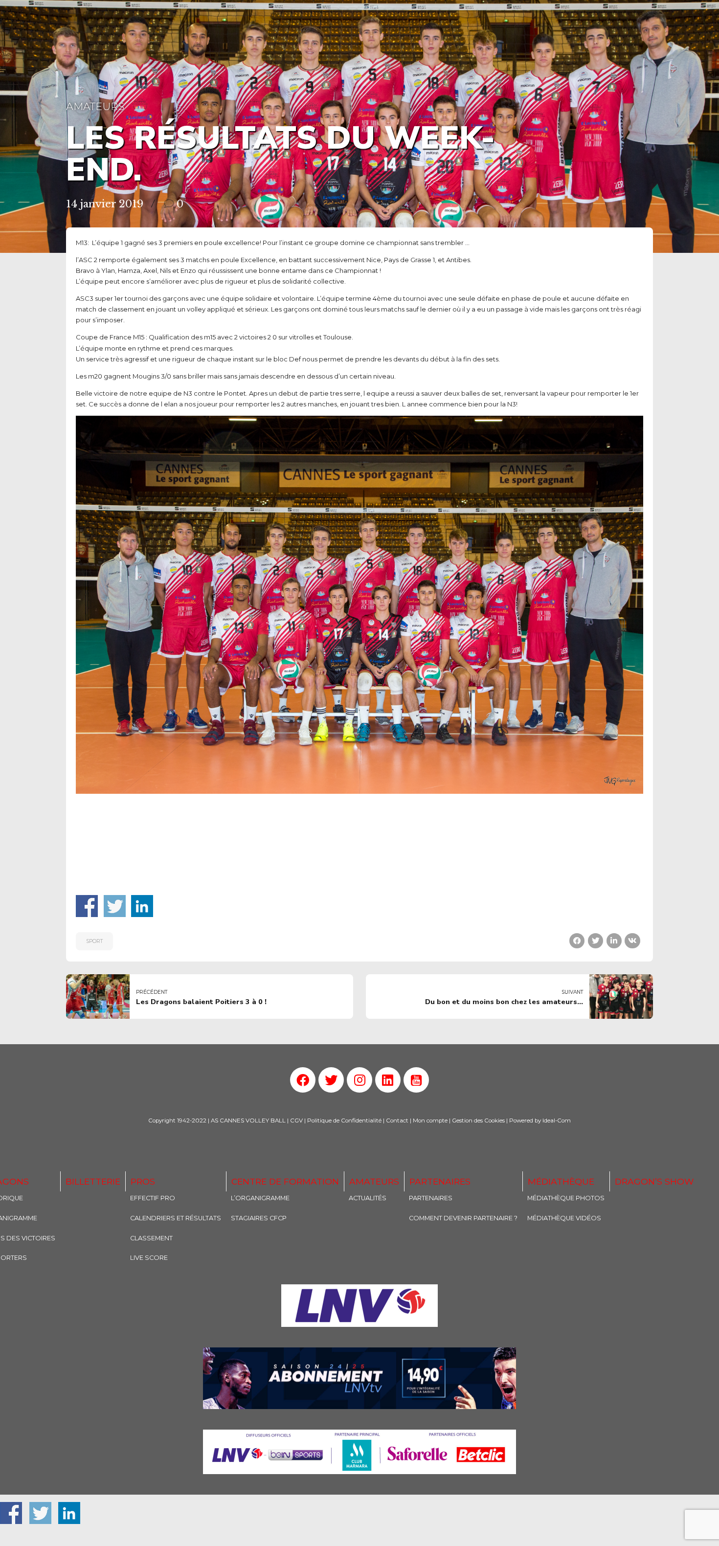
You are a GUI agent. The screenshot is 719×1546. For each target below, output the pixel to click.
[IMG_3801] (359, 1452)
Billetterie (93, 1181)
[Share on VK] (632, 940)
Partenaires (440, 1181)
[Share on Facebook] (576, 940)
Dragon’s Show (654, 1181)
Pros (143, 1181)
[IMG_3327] (359, 1305)
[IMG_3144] (359, 1378)
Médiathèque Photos (566, 1198)
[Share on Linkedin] (614, 940)
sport (94, 941)
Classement (151, 1238)
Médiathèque (561, 1181)
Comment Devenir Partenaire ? (463, 1218)
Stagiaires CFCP (259, 1218)
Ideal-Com (556, 1120)
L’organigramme (260, 1198)
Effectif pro (152, 1198)
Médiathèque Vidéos (564, 1218)
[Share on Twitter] (595, 940)
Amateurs (95, 106)
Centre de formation (285, 1181)
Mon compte (430, 1120)
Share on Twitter (115, 906)
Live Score (149, 1257)
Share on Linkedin (142, 906)
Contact (397, 1120)
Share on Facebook (87, 906)
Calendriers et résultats (175, 1218)
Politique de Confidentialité (344, 1120)
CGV (296, 1120)
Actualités (367, 1198)
